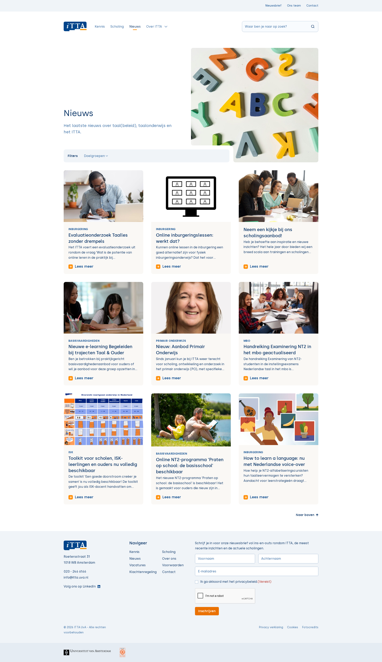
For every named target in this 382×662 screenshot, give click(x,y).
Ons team (294, 5)
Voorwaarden (173, 565)
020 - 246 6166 (75, 571)
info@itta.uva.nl (76, 577)
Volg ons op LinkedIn (80, 586)
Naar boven (305, 515)
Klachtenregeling (143, 572)
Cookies (292, 627)
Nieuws (135, 558)
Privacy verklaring (271, 627)
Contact (312, 5)
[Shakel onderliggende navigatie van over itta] (166, 26)
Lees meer (84, 266)
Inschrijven (207, 611)
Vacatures (137, 565)
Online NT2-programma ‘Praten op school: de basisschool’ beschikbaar (189, 466)
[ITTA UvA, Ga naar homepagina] (75, 26)
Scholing (168, 552)
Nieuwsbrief (273, 5)
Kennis (134, 552)
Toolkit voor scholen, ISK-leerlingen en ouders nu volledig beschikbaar (102, 464)
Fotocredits (310, 627)
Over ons (169, 558)
